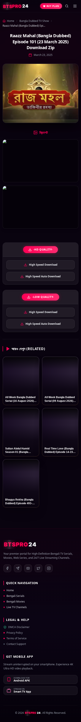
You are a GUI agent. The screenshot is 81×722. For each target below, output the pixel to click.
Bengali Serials (15, 596)
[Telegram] (18, 568)
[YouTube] (28, 568)
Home (10, 590)
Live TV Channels (16, 607)
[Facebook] (7, 568)
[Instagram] (49, 568)
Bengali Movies (15, 601)
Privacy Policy (14, 633)
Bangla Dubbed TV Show (34, 21)
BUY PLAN (52, 6)
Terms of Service (16, 638)
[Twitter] (38, 568)
